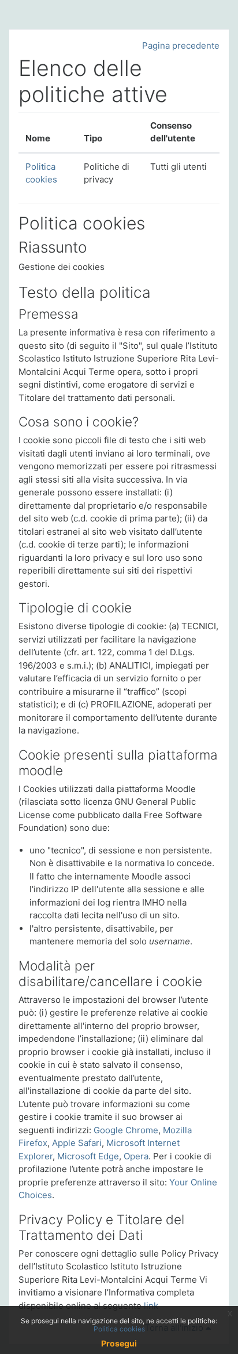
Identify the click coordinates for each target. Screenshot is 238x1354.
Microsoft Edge (88, 1156)
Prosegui (119, 1343)
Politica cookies (119, 1328)
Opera (136, 1156)
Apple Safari (77, 1142)
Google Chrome (126, 1130)
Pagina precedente (181, 45)
